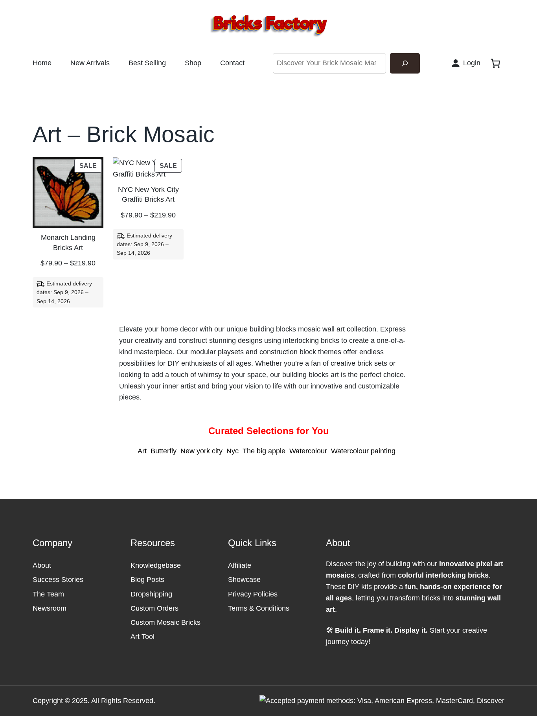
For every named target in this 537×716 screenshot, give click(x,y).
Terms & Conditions (258, 608)
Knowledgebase (156, 565)
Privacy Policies (253, 594)
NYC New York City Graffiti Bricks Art (148, 194)
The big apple (264, 451)
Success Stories (58, 579)
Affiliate (239, 565)
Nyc (232, 451)
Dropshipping (151, 594)
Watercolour (308, 451)
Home (42, 63)
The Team (48, 594)
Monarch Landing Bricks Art (68, 242)
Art (142, 451)
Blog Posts (147, 579)
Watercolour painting (363, 451)
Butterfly (164, 451)
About (42, 565)
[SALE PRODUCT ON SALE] (68, 192)
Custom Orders (154, 608)
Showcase (244, 579)
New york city (201, 451)
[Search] (405, 63)
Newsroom (49, 608)
